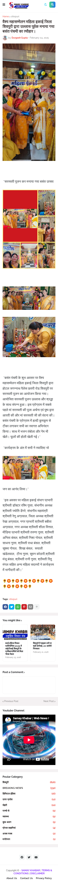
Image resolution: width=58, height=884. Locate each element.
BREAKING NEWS (29, 788)
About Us (11, 878)
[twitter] (29, 857)
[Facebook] (5, 607)
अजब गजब (29, 833)
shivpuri (15, 16)
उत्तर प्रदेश (29, 799)
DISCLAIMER (37, 873)
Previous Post (11, 701)
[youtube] (36, 857)
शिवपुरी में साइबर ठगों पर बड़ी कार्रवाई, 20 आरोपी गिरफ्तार (42, 646)
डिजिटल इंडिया (29, 793)
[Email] (30, 607)
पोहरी (29, 805)
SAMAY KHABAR (30, 870)
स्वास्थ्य (29, 816)
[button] (4, 4)
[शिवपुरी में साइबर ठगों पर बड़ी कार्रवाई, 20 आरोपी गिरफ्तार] (42, 632)
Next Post (49, 701)
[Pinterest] (24, 607)
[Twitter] (11, 607)
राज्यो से (29, 810)
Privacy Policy (44, 878)
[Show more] (36, 607)
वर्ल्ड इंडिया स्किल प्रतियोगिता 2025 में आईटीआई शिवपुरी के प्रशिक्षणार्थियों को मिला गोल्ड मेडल (14, 648)
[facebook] (22, 857)
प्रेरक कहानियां (29, 827)
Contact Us (26, 878)
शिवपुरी (29, 782)
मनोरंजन (29, 839)
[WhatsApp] (18, 607)
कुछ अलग (29, 822)
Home (6, 16)
